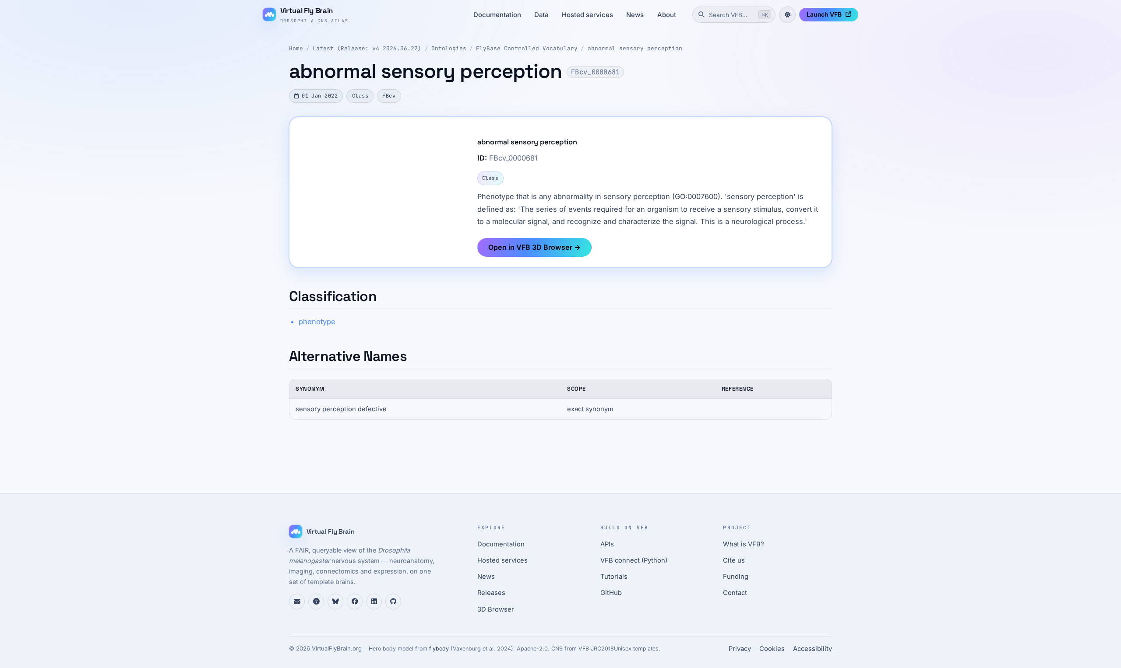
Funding (735, 577)
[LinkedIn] (374, 601)
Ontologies (448, 48)
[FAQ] (316, 601)
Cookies (772, 649)
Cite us (734, 560)
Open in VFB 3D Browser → (534, 247)
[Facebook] (355, 601)
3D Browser (495, 609)
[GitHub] (393, 601)
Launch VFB (824, 14)
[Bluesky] (335, 601)
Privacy (740, 649)
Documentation (497, 15)
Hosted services (587, 15)
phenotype (317, 321)
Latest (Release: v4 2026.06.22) (367, 48)
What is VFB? (743, 544)
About (666, 15)
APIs (607, 544)
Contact (735, 593)
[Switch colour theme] (787, 15)
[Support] (297, 601)
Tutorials (613, 577)
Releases (491, 593)
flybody (439, 648)
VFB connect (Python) (633, 560)
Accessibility (812, 649)
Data (541, 15)
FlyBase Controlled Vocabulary (527, 48)
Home (296, 48)
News (635, 15)
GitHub (611, 593)
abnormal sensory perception (635, 48)
